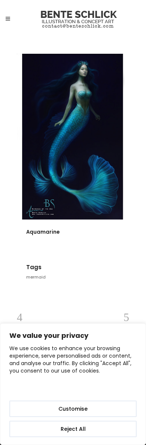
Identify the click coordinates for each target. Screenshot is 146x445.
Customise (73, 409)
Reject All (73, 429)
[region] (73, 384)
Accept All (73, 388)
